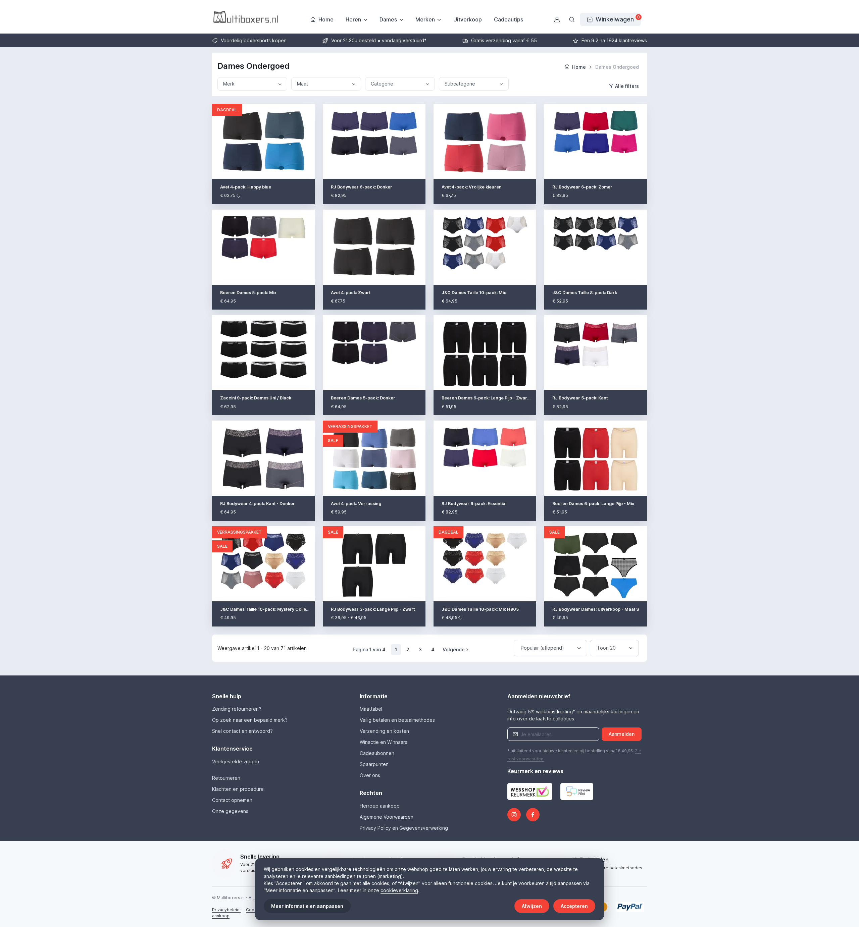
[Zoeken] (571, 19)
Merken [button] (425, 19)
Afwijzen (532, 906)
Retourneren (226, 778)
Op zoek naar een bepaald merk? (250, 720)
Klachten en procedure (238, 789)
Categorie (382, 84)
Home (326, 19)
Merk (229, 84)
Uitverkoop (467, 19)
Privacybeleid (226, 909)
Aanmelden (622, 734)
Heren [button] (353, 19)
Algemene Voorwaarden (386, 817)
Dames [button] (388, 19)
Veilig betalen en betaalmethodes (397, 720)
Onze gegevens (230, 811)
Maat (302, 84)
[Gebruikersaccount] (557, 19)
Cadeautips (508, 19)
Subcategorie (460, 84)
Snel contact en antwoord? (242, 731)
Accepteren (574, 906)
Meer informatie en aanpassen (307, 906)
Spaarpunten (374, 764)
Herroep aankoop (380, 806)
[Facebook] (533, 814)
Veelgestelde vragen (235, 761)
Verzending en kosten (384, 731)
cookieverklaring (399, 890)
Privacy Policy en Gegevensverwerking (404, 828)
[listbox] (550, 648)
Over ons (370, 775)
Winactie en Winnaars (383, 742)
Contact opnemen (232, 800)
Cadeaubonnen (377, 753)
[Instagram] (514, 814)
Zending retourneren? (236, 709)
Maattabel (371, 709)
